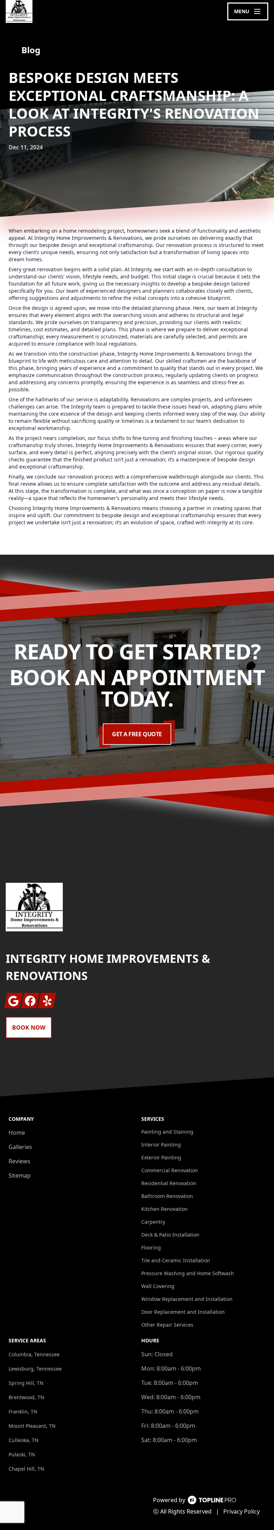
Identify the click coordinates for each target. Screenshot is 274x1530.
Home (17, 1133)
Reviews (19, 1161)
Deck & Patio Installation (170, 1234)
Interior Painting (161, 1144)
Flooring (151, 1247)
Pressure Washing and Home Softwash (187, 1273)
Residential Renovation (168, 1183)
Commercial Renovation (169, 1170)
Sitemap (20, 1175)
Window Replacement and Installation (187, 1299)
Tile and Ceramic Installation (175, 1260)
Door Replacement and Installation (183, 1311)
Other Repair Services (167, 1324)
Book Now (28, 1027)
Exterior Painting (161, 1157)
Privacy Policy (241, 1511)
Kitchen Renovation (164, 1208)
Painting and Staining (167, 1131)
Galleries (20, 1147)
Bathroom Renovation (167, 1196)
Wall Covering (157, 1286)
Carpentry (153, 1221)
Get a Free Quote (137, 734)
